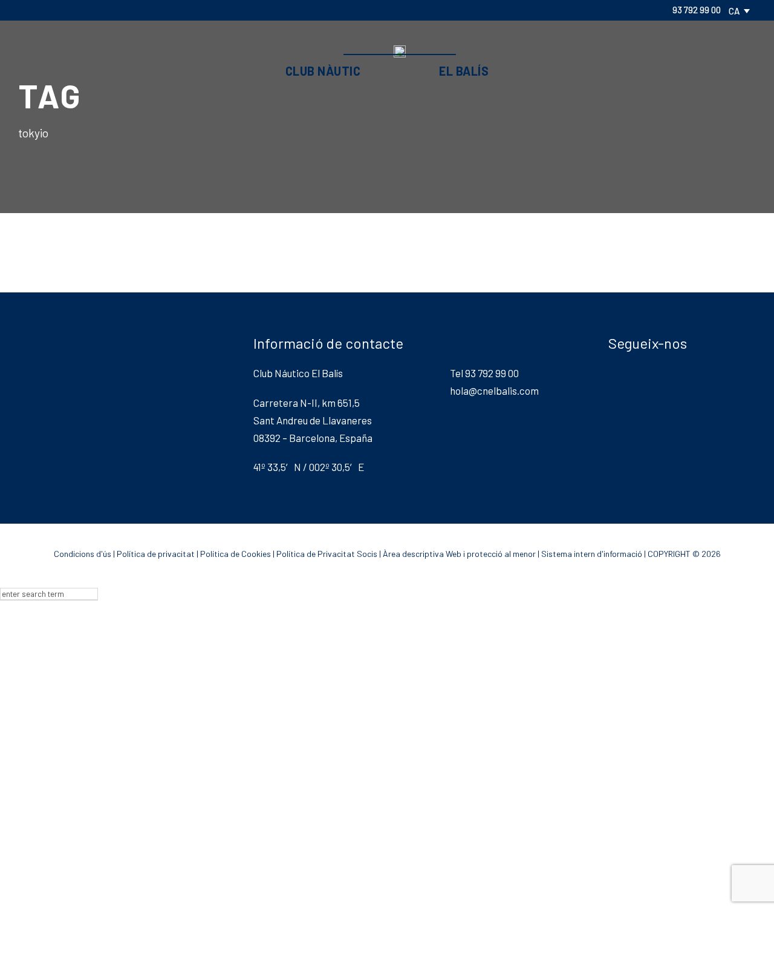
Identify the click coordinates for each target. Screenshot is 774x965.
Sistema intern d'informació (591, 553)
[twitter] (85, 9)
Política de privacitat (156, 553)
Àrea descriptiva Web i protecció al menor (459, 553)
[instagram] (124, 9)
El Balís (464, 71)
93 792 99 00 (696, 9)
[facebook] (27, 9)
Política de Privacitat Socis (326, 553)
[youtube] (105, 9)
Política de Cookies (235, 553)
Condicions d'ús (82, 553)
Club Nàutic (323, 71)
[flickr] (47, 9)
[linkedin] (66, 9)
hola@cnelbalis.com (494, 390)
